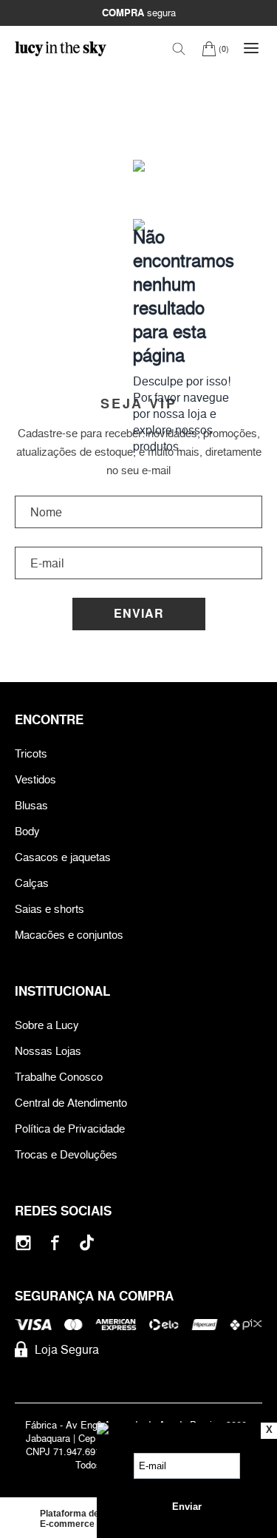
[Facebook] (55, 1242)
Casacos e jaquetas (63, 857)
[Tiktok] (86, 1242)
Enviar (139, 613)
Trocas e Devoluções (66, 1154)
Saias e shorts (49, 909)
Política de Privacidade (70, 1128)
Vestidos (35, 779)
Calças (32, 883)
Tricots (31, 753)
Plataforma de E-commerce (69, 1518)
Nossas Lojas (48, 1051)
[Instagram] (23, 1242)
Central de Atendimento (71, 1102)
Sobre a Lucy (47, 1025)
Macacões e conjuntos (69, 934)
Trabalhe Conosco (59, 1077)
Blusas (31, 805)
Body (27, 831)
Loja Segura (67, 1349)
